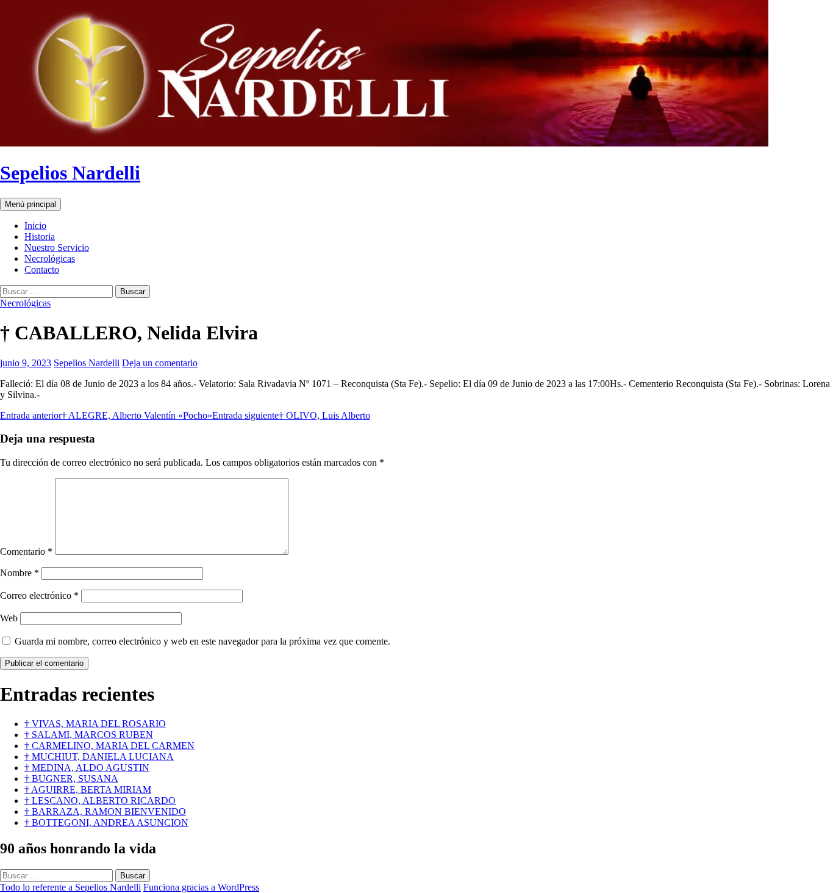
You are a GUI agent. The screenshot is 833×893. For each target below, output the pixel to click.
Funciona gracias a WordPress (201, 887)
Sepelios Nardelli (70, 173)
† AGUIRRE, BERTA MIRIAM (87, 789)
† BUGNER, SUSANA (71, 778)
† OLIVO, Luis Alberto (291, 415)
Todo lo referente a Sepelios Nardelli (70, 887)
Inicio (35, 225)
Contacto (41, 269)
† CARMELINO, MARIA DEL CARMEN (109, 745)
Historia (39, 236)
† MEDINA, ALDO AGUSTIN (86, 767)
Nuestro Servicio (56, 247)
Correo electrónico (39, 595)
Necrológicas (49, 258)
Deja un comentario (160, 363)
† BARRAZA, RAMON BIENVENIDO (105, 811)
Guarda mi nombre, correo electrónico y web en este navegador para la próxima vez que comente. (202, 641)
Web (9, 618)
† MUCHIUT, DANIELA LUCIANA (99, 756)
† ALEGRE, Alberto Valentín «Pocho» (106, 415)
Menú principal (30, 204)
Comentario (26, 551)
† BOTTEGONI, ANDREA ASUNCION (106, 822)
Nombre (19, 573)
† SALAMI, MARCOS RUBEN (88, 734)
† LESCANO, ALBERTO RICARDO (100, 800)
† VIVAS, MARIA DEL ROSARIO (95, 723)
